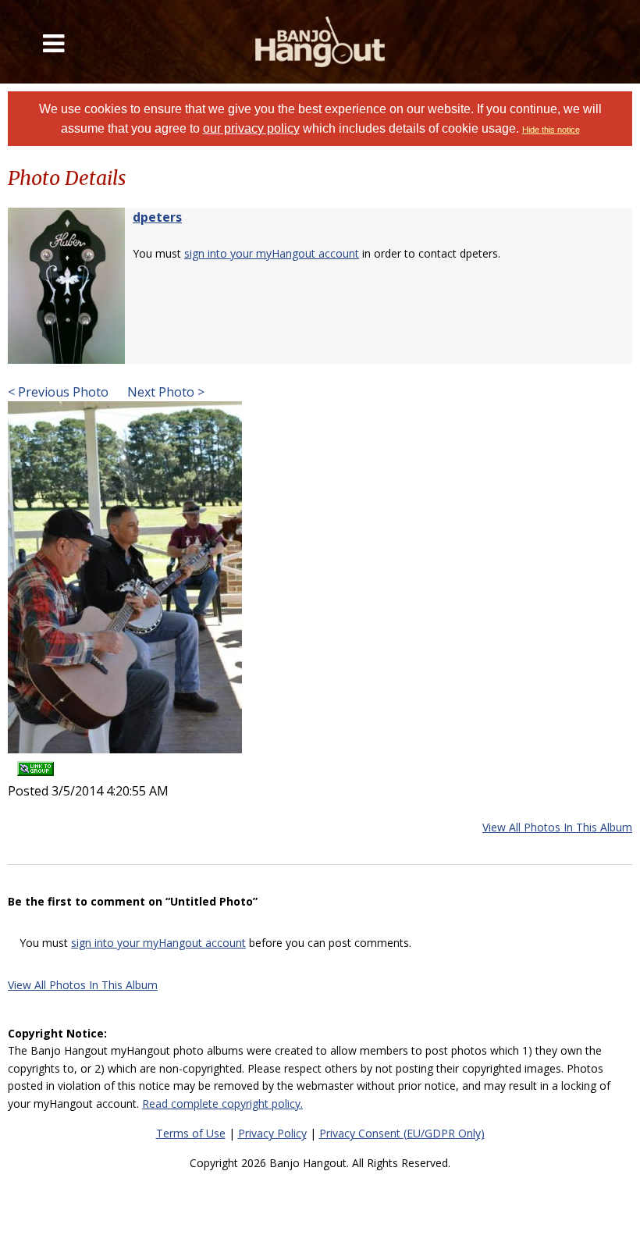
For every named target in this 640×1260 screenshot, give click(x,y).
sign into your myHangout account (271, 253)
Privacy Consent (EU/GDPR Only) (402, 1133)
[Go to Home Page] (320, 42)
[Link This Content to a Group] (35, 764)
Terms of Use (191, 1133)
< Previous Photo (58, 391)
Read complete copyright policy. (222, 1103)
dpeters (157, 217)
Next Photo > (164, 391)
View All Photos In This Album (557, 827)
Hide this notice (551, 129)
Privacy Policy (272, 1133)
